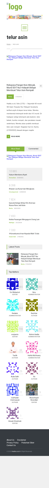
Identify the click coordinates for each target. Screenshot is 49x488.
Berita (10, 96)
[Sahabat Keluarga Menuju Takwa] (14, 6)
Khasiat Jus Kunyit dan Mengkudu (21, 189)
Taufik (15, 355)
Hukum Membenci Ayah (18, 175)
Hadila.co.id (16, 451)
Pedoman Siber (27, 443)
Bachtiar (34, 313)
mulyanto (14, 334)
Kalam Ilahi (12, 236)
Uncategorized (13, 192)
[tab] (15, 150)
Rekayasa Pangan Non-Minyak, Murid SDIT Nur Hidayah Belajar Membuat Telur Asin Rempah (21, 87)
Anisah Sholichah (14, 421)
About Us (10, 440)
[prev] (16, 255)
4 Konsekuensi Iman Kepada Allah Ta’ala (24, 234)
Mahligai (11, 222)
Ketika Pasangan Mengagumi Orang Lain (24, 219)
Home (9, 44)
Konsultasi (12, 177)
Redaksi (15, 313)
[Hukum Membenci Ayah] (24, 161)
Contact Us (11, 445)
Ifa (34, 377)
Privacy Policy (13, 443)
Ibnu (34, 292)
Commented (33, 149)
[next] (16, 262)
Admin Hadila (34, 334)
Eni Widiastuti (15, 292)
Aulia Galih (15, 377)
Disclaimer (21, 440)
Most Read (15, 149)
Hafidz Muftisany (34, 355)
